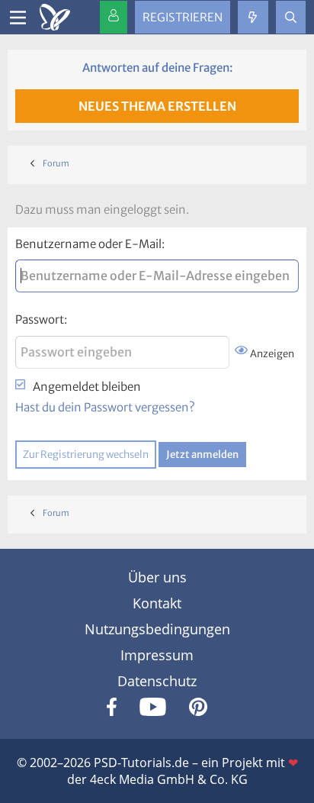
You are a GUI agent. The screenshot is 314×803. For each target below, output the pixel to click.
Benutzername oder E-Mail (88, 244)
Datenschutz (157, 681)
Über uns (157, 577)
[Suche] (291, 17)
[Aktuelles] (253, 17)
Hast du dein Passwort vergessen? (105, 407)
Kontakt (157, 603)
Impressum (157, 655)
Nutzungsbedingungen (157, 629)
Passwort (39, 319)
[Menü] (18, 17)
